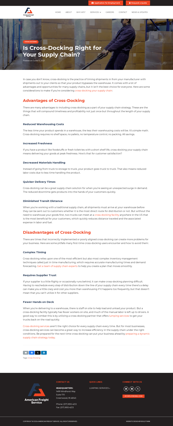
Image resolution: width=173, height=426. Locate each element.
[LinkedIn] (126, 389)
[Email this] (26, 353)
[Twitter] (137, 389)
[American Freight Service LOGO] (28, 12)
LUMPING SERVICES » (99, 388)
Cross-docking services (36, 326)
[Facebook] (132, 389)
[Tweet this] (38, 353)
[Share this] (32, 353)
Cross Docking (34, 358)
